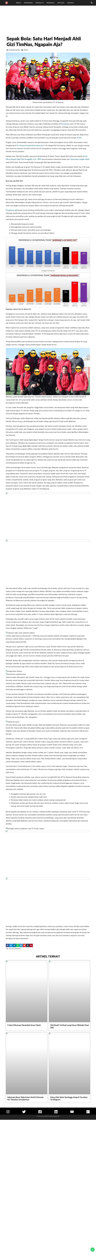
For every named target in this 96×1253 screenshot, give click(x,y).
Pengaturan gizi (11, 210)
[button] (92, 2)
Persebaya (65, 124)
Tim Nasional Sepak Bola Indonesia (29, 145)
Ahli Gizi (26, 50)
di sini (79, 138)
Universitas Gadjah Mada (79, 159)
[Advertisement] (48, 20)
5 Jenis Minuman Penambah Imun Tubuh (24, 1025)
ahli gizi (11, 948)
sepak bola (17, 948)
